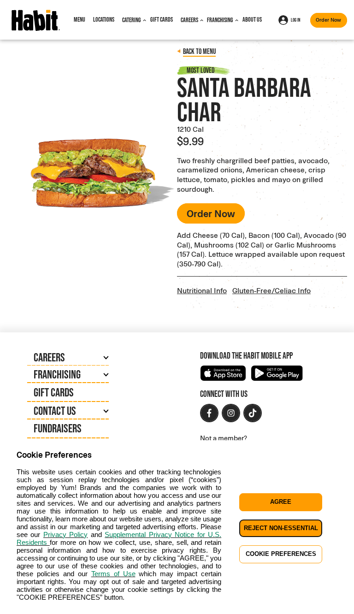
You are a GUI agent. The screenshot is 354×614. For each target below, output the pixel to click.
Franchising (220, 20)
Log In (296, 20)
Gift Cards (161, 19)
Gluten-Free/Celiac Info (271, 290)
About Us (252, 19)
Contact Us (55, 411)
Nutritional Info (202, 290)
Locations (103, 19)
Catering (131, 20)
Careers (189, 20)
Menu (79, 19)
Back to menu (199, 51)
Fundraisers (58, 428)
